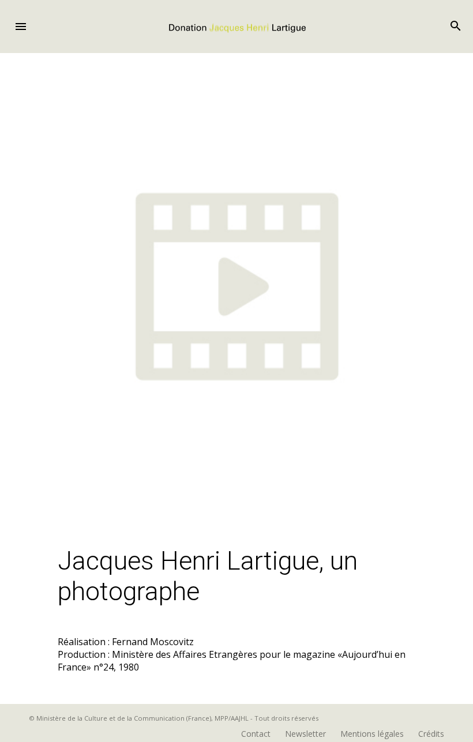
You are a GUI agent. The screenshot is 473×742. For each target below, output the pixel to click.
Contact (256, 733)
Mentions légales (372, 733)
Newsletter (305, 733)
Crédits (431, 733)
